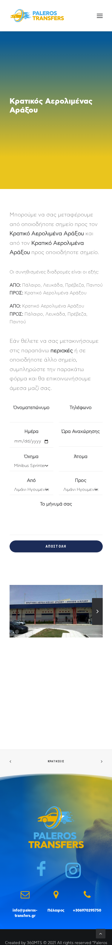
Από (31, 480)
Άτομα (81, 456)
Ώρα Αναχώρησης (81, 431)
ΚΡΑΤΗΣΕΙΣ (56, 761)
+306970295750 (87, 910)
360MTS (34, 943)
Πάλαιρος (56, 910)
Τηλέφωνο (81, 407)
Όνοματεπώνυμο (31, 407)
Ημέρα (31, 431)
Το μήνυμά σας (56, 504)
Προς (80, 480)
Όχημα (31, 456)
